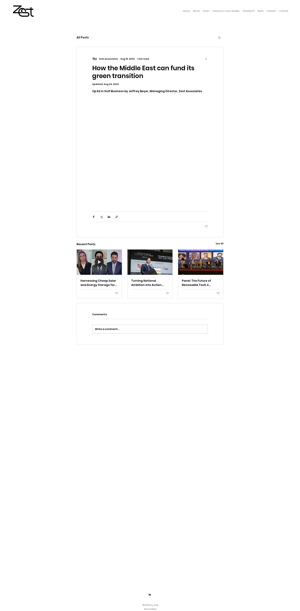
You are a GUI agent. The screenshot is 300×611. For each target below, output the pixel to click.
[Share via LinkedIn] (109, 216)
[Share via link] (116, 216)
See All (219, 243)
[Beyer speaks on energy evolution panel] (200, 262)
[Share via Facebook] (93, 216)
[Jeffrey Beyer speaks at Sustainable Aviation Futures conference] (150, 262)
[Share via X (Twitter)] (101, 216)
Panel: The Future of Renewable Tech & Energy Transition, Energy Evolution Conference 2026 (200, 283)
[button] (219, 37)
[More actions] (206, 59)
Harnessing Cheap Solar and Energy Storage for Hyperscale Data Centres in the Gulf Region (99, 283)
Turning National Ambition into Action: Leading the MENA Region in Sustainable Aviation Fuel (149, 283)
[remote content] (150, 148)
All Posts (83, 37)
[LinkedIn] (149, 594)
